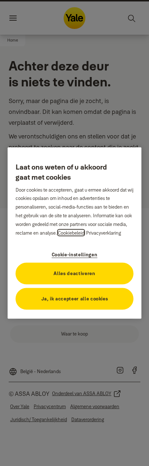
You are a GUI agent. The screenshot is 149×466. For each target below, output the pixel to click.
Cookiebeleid (71, 233)
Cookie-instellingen (74, 254)
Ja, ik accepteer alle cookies (74, 299)
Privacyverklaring (103, 233)
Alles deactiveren (74, 273)
